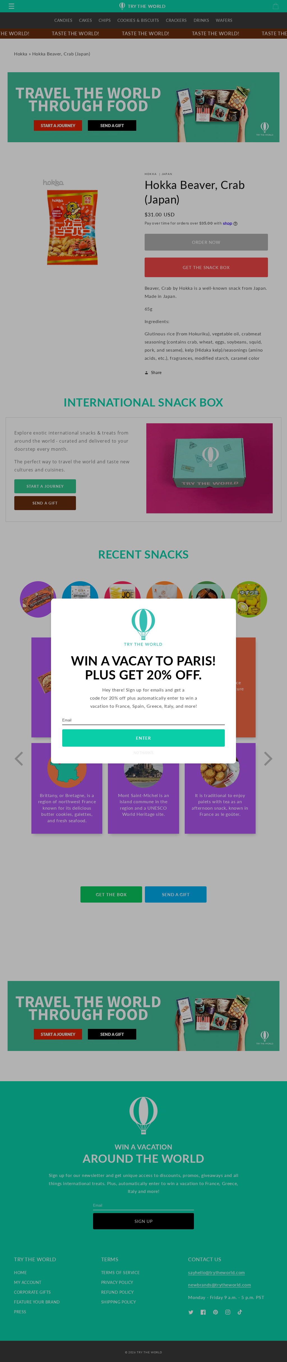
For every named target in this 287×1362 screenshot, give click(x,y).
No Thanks (143, 752)
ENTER (143, 737)
